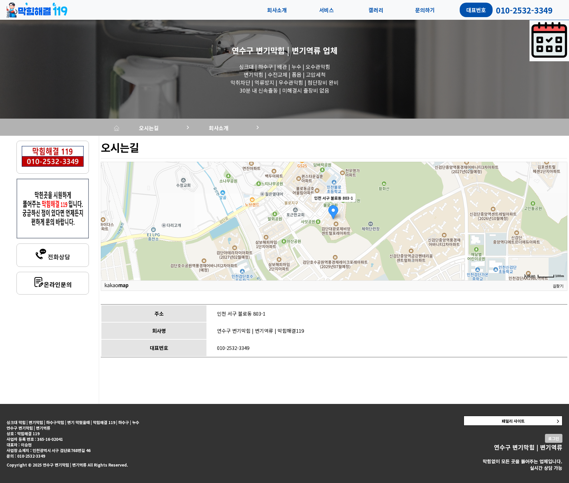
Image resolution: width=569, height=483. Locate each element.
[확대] (559, 209)
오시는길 (149, 128)
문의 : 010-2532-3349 (26, 456)
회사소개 (277, 10)
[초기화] (559, 232)
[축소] (559, 220)
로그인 (553, 438)
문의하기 (425, 10)
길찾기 (558, 285)
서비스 (326, 10)
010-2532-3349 (233, 347)
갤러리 (375, 10)
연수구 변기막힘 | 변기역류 (276, 50)
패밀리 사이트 (513, 421)
